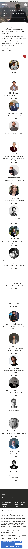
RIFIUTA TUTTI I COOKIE (8, 544)
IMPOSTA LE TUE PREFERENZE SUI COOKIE (11, 546)
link (11, 532)
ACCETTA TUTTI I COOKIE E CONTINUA (11, 541)
